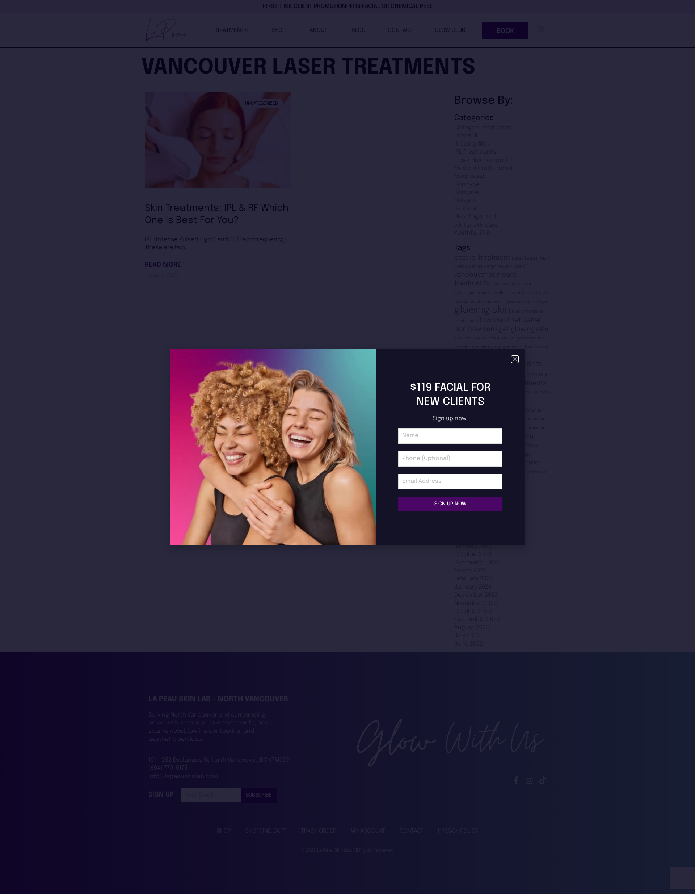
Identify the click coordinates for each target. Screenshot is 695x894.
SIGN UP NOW (450, 503)
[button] (515, 359)
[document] (347, 447)
